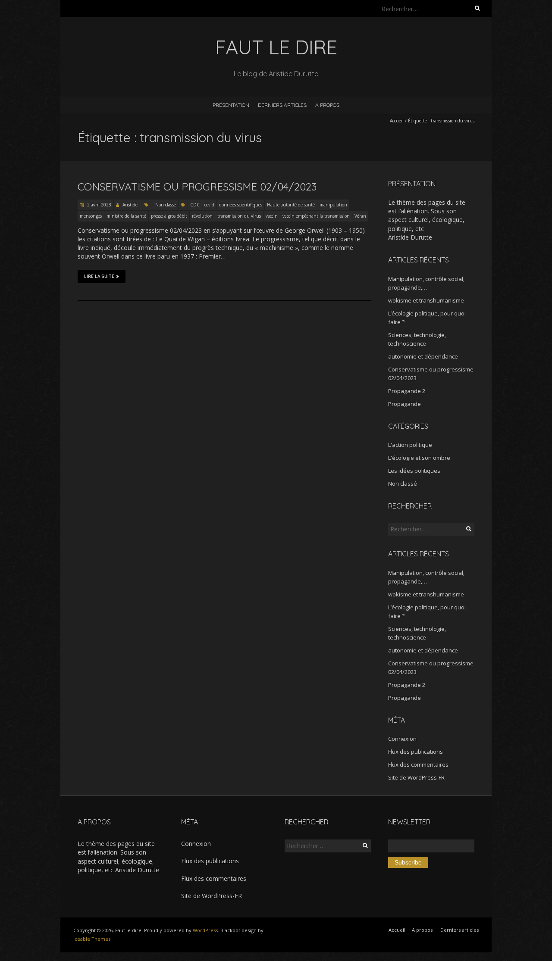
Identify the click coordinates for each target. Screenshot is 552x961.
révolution (202, 216)
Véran (360, 216)
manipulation (333, 205)
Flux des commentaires (418, 764)
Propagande (404, 404)
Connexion (402, 739)
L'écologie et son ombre (419, 458)
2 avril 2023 (98, 205)
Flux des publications (415, 751)
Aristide (130, 205)
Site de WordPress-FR (416, 777)
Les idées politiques (414, 470)
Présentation (231, 105)
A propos (327, 105)
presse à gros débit (169, 216)
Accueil (397, 121)
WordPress (205, 930)
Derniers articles (282, 105)
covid (209, 205)
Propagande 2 (406, 391)
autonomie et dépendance (423, 356)
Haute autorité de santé (291, 205)
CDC (195, 205)
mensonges (91, 216)
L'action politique (410, 445)
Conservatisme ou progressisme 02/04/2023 (197, 186)
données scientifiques (240, 205)
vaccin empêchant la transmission (316, 216)
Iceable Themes (91, 939)
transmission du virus (239, 216)
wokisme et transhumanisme (426, 300)
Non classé (165, 205)
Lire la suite (99, 276)
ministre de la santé (126, 216)
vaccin (272, 216)
